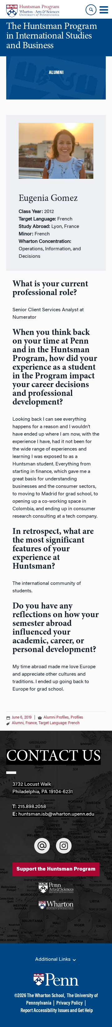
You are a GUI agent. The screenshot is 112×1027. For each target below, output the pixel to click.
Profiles (77, 717)
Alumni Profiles (56, 717)
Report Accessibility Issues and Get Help (57, 1010)
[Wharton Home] (32, 11)
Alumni (18, 723)
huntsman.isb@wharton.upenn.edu (56, 814)
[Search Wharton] (91, 9)
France (31, 723)
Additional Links (53, 959)
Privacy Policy (69, 1003)
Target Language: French (59, 723)
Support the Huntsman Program (56, 869)
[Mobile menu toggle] (103, 10)
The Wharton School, (46, 995)
